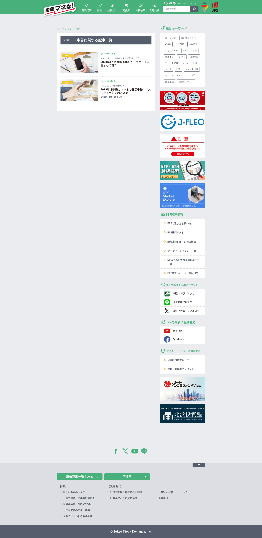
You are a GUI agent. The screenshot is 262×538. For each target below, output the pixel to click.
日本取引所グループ (178, 360)
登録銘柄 (154, 10)
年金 (195, 50)
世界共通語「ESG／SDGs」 (78, 504)
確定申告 (169, 57)
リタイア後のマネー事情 (76, 510)
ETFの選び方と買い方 (179, 223)
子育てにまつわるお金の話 (77, 516)
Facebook (164, 3)
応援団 (126, 10)
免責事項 (163, 498)
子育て (182, 57)
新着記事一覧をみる (79, 477)
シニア (168, 69)
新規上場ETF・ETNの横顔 (181, 241)
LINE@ (145, 452)
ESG (178, 69)
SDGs (194, 75)
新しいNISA (170, 38)
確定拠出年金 (187, 38)
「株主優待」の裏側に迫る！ (79, 498)
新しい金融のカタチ (74, 492)
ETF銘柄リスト (175, 232)
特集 (99, 10)
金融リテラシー (186, 82)
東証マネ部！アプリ (184, 293)
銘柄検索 (140, 10)
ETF (195, 63)
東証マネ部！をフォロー (186, 310)
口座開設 (194, 57)
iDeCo (168, 44)
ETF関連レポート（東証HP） (183, 273)
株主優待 (180, 44)
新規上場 (169, 82)
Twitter (167, 3)
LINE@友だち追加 (182, 302)
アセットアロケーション (177, 63)
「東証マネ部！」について (185, 4)
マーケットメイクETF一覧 (181, 250)
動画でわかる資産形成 (125, 498)
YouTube (170, 3)
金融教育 (193, 44)
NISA (185, 50)
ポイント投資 (191, 69)
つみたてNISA (171, 50)
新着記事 (86, 10)
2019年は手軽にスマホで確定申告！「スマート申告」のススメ (126, 91)
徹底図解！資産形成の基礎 (127, 492)
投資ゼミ (112, 10)
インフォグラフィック (175, 75)
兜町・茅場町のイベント (180, 369)
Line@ (174, 3)
